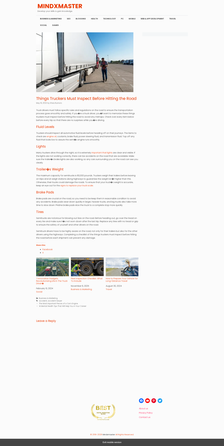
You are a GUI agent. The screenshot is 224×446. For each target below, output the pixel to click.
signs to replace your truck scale (76, 185)
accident (43, 301)
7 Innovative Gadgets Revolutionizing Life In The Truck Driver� (51, 281)
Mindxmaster (109, 434)
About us (143, 408)
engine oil (51, 136)
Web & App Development (152, 18)
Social (43, 25)
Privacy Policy (146, 412)
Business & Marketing (51, 18)
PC (122, 18)
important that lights (102, 152)
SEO (69, 18)
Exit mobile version (112, 442)
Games (55, 25)
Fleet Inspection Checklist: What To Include (87, 279)
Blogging (81, 18)
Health (94, 18)
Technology (109, 18)
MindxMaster (59, 6)
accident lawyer (55, 301)
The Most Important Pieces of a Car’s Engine (58, 303)
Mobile (132, 18)
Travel (172, 18)
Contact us (144, 417)
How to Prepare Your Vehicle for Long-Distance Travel (122, 279)
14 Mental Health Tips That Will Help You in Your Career (62, 306)
